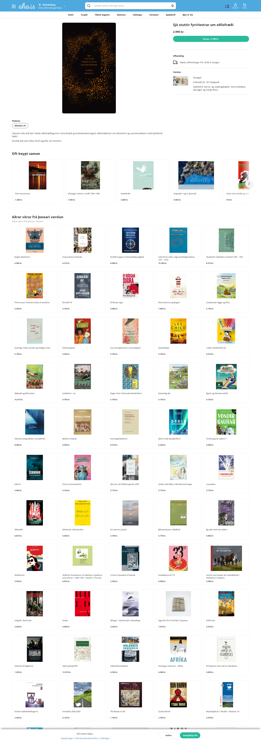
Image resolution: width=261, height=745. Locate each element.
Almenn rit (20, 125)
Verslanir (154, 14)
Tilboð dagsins (102, 14)
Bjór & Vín (188, 14)
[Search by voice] (172, 5)
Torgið (84, 14)
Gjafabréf (170, 14)
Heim (71, 14)
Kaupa (211, 38)
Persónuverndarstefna (86, 738)
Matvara (121, 14)
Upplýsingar (67, 738)
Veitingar (137, 14)
